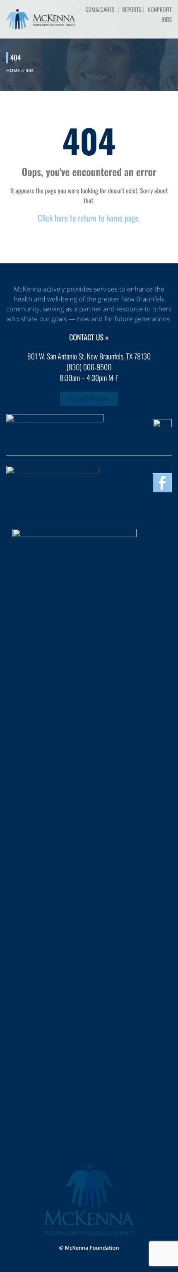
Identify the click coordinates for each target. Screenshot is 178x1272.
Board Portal (89, 398)
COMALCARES (99, 9)
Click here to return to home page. (89, 218)
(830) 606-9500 (89, 367)
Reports (132, 9)
